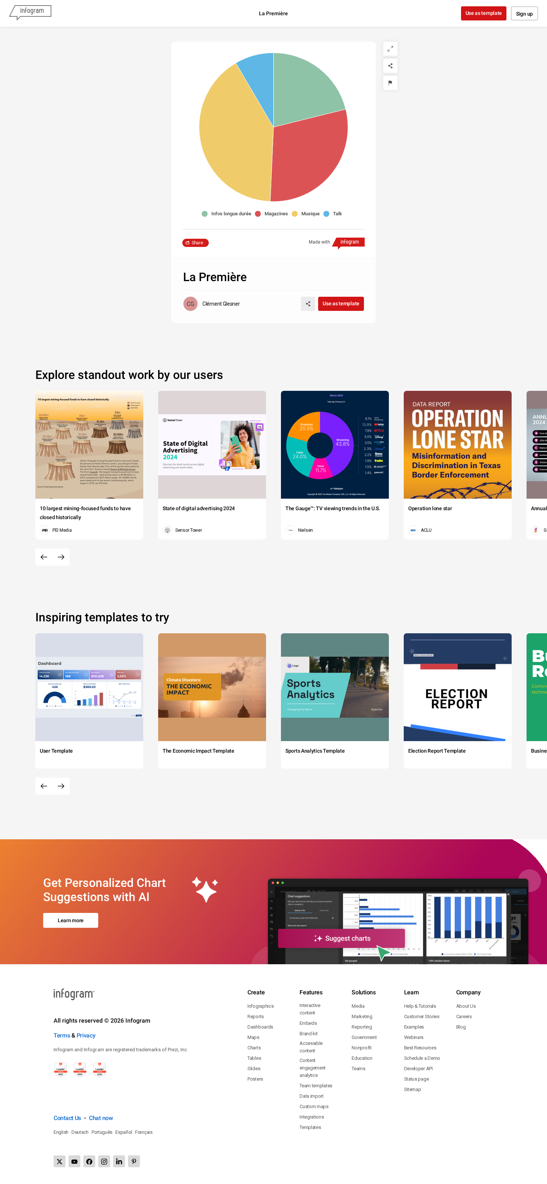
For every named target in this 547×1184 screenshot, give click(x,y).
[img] (310, 90)
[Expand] (390, 49)
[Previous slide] (44, 557)
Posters (255, 1079)
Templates (310, 1127)
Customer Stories (421, 1016)
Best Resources (420, 1048)
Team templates (316, 1085)
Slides (253, 1068)
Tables (254, 1058)
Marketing (362, 1016)
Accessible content (311, 1046)
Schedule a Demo (422, 1058)
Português (102, 1132)
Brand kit (308, 1033)
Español (123, 1132)
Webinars (414, 1037)
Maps (253, 1037)
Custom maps (314, 1106)
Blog (461, 1027)
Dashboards (260, 1027)
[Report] (390, 83)
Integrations (312, 1117)
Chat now (101, 1118)
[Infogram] (30, 13)
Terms (62, 1035)
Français (144, 1132)
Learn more (71, 920)
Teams (358, 1068)
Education (362, 1058)
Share (197, 242)
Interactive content (310, 1009)
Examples (414, 1027)
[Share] (390, 66)
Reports (255, 1016)
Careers (464, 1016)
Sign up (524, 14)
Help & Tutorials (420, 1006)
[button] (228, 214)
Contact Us (67, 1118)
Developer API (418, 1068)
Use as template (484, 13)
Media (358, 1006)
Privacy (86, 1035)
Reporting (362, 1027)
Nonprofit (361, 1048)
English (61, 1132)
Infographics (260, 1006)
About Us (466, 1006)
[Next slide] (61, 557)
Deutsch (80, 1132)
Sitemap (412, 1089)
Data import (312, 1096)
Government (364, 1037)
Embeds (308, 1023)
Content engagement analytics (313, 1068)
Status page (416, 1079)
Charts (253, 1048)
